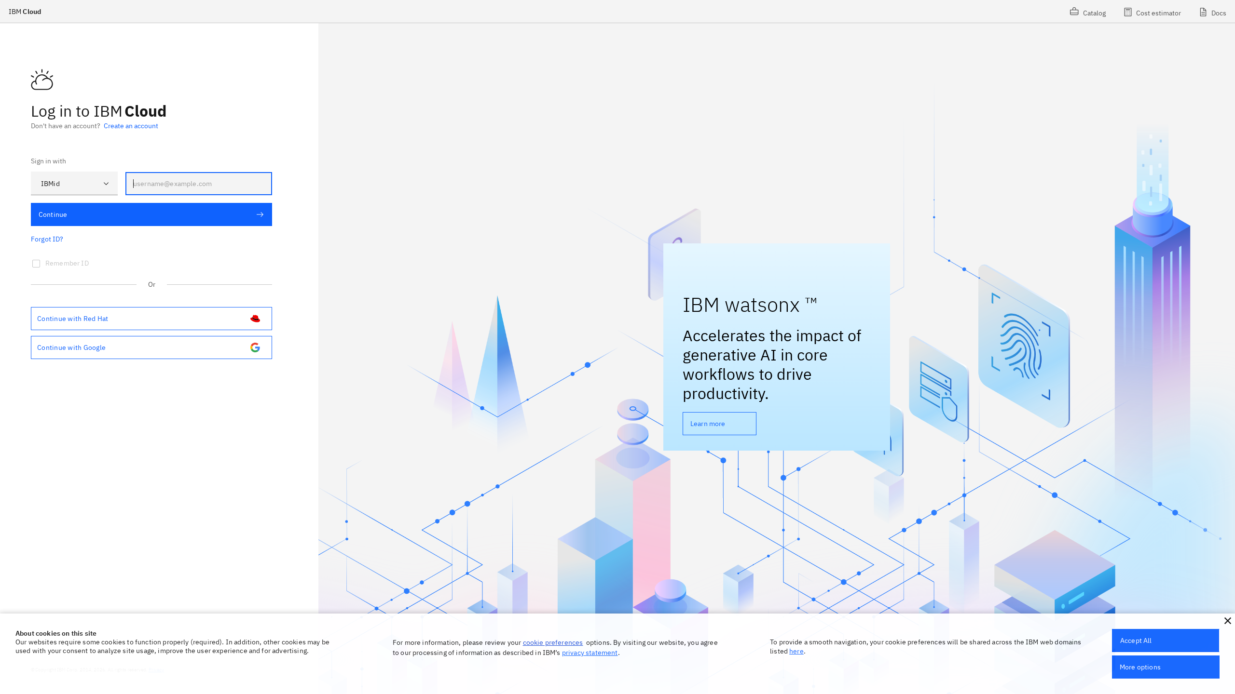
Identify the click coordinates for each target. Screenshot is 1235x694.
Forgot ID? (47, 239)
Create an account (131, 125)
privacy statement (590, 652)
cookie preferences (553, 642)
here (796, 651)
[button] (1227, 620)
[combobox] (74, 183)
